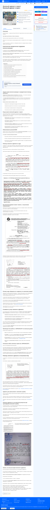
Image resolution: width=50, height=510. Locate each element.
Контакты (43, 1)
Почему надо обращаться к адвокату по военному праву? (12, 70)
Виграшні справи (38, 1)
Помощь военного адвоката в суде (9, 68)
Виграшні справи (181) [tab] (16, 28)
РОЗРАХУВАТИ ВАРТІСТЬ (27, 84)
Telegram (28, 3)
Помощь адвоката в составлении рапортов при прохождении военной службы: (15, 75)
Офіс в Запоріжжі (22, 3)
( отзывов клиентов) (30, 10)
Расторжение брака (16, 502)
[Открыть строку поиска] (47, 1)
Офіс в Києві (17, 3)
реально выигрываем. (19, 304)
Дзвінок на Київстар (45, 3)
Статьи (33, 1)
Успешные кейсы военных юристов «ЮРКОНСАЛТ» (11, 73)
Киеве (39, 28)
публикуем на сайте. (22, 338)
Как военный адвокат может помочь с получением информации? (13, 69)
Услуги (30, 1)
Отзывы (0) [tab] (25, 28)
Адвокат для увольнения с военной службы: (10, 74)
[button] (15, 19)
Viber (32, 3)
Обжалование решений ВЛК (8, 67)
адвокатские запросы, (25, 420)
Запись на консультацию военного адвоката (10, 76)
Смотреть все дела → (41, 22)
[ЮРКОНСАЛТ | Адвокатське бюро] (6, 1)
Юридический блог (28, 502)
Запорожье (42, 28)
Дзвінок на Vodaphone (37, 3)
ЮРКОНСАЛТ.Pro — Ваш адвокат (22, 1)
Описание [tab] (4, 28)
